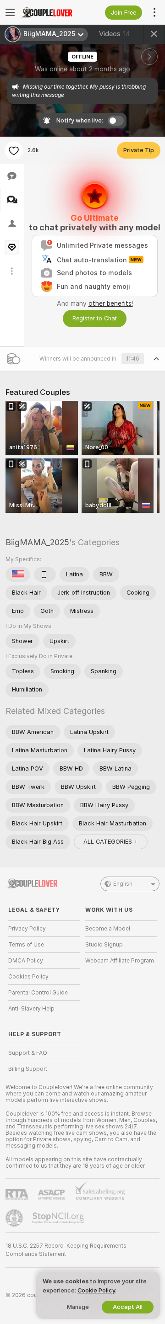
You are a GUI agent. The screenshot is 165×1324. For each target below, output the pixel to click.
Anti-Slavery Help (31, 1008)
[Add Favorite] (14, 150)
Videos (114, 34)
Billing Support (27, 1069)
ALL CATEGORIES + (110, 841)
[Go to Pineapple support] (15, 1218)
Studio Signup (104, 944)
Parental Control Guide (38, 992)
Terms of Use (26, 944)
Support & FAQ (27, 1053)
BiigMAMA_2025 (37, 542)
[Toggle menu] (10, 12)
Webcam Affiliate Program (119, 960)
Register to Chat (94, 318)
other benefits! (110, 303)
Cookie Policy (96, 1290)
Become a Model (107, 928)
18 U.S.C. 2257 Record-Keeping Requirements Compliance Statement (66, 1250)
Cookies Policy (28, 976)
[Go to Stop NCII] (59, 1217)
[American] (18, 574)
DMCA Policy (25, 960)
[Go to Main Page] (51, 12)
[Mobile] (45, 574)
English (122, 884)
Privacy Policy (27, 928)
